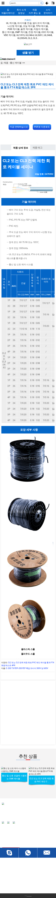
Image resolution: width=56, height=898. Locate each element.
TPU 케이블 (42, 26)
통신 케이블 (8, 32)
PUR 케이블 (14, 29)
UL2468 (48, 35)
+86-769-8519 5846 (15, 886)
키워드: (28, 20)
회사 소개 (21, 9)
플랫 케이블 (27, 29)
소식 (48, 9)
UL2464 (30, 35)
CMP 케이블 (21, 32)
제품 (34, 9)
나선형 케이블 (14, 26)
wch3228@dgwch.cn (15, 877)
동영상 (21, 13)
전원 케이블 (34, 32)
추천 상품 (28, 756)
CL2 (30, 38)
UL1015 (20, 35)
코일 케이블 (29, 26)
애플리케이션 (8, 13)
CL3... (36, 38)
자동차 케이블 (41, 29)
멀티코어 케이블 (41, 23)
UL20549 (22, 38)
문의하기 (48, 13)
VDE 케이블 (9, 35)
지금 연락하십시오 (19, 127)
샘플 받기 (28, 52)
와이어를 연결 (24, 23)
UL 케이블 (11, 23)
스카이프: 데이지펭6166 (17, 882)
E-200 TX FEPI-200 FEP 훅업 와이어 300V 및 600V (27, 668)
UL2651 (39, 35)
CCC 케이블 (47, 32)
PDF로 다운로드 (42, 127)
